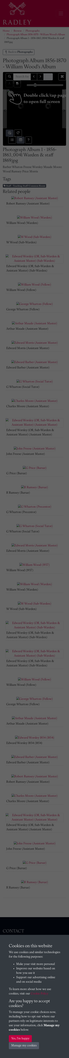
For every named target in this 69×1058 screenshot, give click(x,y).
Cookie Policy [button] (39, 993)
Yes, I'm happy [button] (20, 1038)
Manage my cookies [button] (24, 1045)
